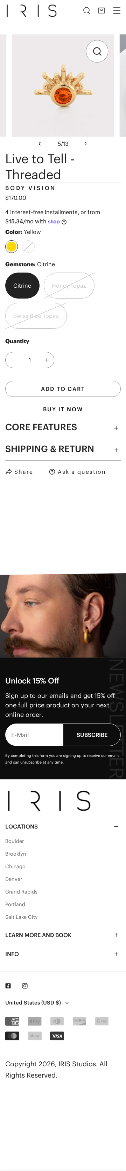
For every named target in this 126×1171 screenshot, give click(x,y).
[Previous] (40, 144)
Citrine (22, 285)
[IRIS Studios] (33, 11)
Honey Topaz (69, 285)
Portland (15, 904)
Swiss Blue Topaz (35, 315)
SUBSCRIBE (92, 734)
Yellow (11, 246)
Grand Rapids (21, 892)
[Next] (85, 144)
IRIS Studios (77, 1064)
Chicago (15, 866)
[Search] (87, 10)
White (28, 246)
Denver (13, 879)
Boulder (14, 841)
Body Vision (30, 187)
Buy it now (63, 409)
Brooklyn (15, 854)
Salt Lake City (21, 917)
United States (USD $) (33, 1002)
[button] (101, 10)
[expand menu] (117, 10)
